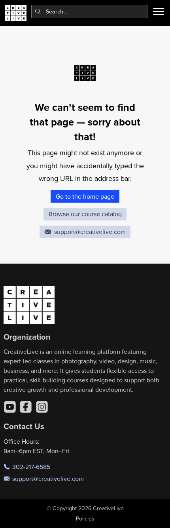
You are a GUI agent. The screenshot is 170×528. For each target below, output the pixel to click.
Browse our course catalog (85, 213)
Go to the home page (85, 196)
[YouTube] (10, 407)
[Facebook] (25, 407)
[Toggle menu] (158, 11)
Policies (85, 518)
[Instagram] (42, 407)
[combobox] (89, 11)
